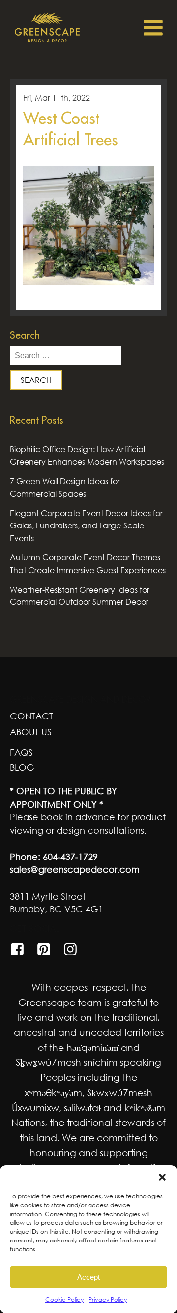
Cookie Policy (64, 1299)
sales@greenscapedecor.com (75, 869)
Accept (88, 1277)
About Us (31, 731)
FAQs (21, 752)
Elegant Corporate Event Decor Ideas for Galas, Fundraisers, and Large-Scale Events (86, 525)
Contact (31, 716)
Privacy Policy (107, 1299)
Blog (22, 767)
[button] (162, 1177)
